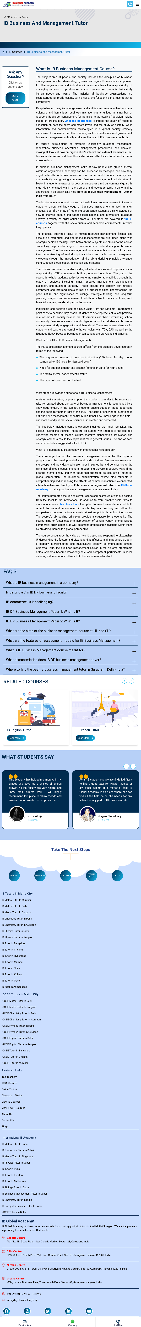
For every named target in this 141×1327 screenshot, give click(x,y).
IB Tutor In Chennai (12, 949)
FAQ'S (117, 875)
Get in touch (15, 98)
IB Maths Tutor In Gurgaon (16, 912)
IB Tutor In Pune (11, 980)
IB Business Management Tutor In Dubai (24, 1193)
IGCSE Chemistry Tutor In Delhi (19, 1013)
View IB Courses (11, 1101)
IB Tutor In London (12, 1175)
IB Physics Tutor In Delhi (15, 931)
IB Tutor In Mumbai (12, 962)
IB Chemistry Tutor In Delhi (17, 918)
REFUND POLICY (91, 875)
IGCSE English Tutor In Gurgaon (19, 1044)
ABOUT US (14, 875)
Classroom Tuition (12, 1095)
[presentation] (124, 681)
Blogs (5, 1126)
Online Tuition (9, 1089)
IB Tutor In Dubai (11, 1168)
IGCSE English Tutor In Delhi (17, 1038)
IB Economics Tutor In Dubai (18, 1150)
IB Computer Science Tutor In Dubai (22, 1206)
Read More (15, 738)
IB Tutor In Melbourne (14, 1181)
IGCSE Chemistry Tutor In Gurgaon (21, 1019)
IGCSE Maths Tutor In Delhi (17, 1001)
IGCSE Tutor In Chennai (15, 1056)
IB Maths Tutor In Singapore (17, 1156)
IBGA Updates (9, 1083)
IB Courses (15, 52)
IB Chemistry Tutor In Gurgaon (19, 924)
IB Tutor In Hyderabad (14, 955)
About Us (7, 1114)
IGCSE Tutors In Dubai (14, 1212)
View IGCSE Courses (13, 1107)
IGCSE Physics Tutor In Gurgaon (20, 1032)
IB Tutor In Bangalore (13, 943)
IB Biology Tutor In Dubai (15, 1187)
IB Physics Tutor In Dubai (16, 1162)
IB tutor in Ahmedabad (14, 986)
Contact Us (8, 1120)
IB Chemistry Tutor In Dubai (17, 1199)
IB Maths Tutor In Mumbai (16, 900)
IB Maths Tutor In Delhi (14, 906)
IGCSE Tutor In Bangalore (16, 1050)
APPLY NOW (40, 875)
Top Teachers (9, 1076)
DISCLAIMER (66, 875)
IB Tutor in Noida (11, 968)
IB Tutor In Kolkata (12, 974)
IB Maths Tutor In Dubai (15, 1144)
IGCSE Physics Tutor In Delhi (18, 1025)
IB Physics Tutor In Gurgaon (17, 937)
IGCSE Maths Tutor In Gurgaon (19, 1007)
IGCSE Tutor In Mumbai (15, 1063)
